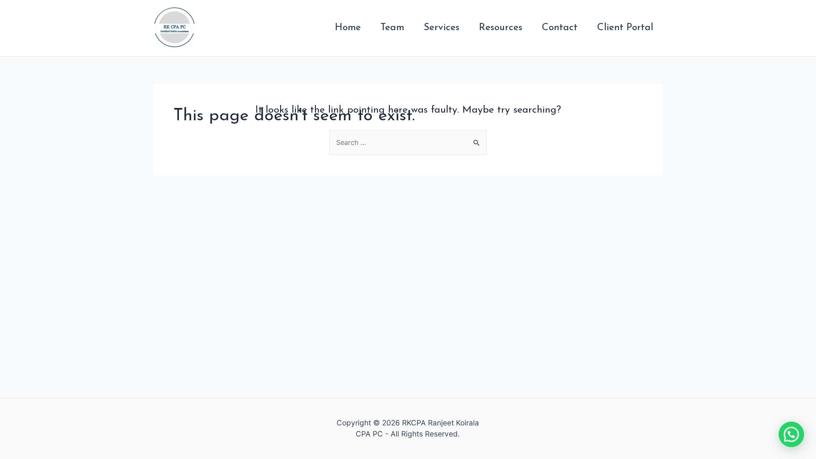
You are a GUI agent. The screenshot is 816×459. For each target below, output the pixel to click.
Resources (500, 28)
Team (392, 28)
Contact (560, 28)
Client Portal (625, 28)
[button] (791, 434)
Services (441, 28)
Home (348, 28)
